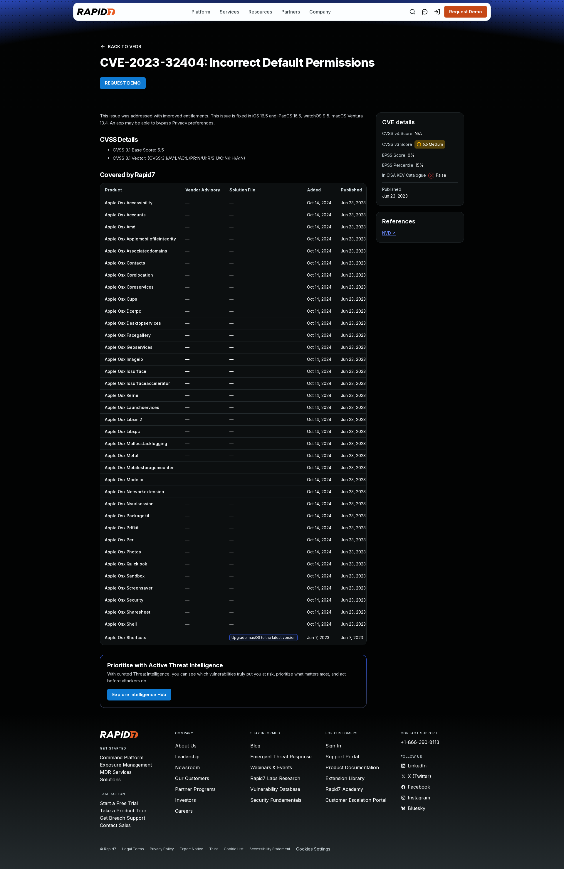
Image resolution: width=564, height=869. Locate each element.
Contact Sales (115, 825)
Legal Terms (133, 849)
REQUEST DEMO (123, 83)
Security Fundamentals (275, 800)
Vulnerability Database (275, 789)
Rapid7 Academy (344, 789)
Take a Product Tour (123, 811)
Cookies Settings (313, 849)
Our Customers (192, 778)
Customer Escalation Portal (355, 800)
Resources (260, 12)
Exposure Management (126, 765)
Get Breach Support (122, 818)
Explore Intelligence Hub (139, 694)
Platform (201, 12)
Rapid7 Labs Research (275, 778)
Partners (290, 12)
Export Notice (191, 849)
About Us (186, 746)
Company (320, 12)
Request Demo (465, 11)
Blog (255, 746)
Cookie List (234, 849)
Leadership (187, 756)
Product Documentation (352, 767)
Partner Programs (195, 789)
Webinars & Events (271, 767)
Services (229, 12)
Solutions (110, 779)
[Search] (412, 11)
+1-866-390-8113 (420, 742)
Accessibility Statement (269, 849)
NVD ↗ (389, 232)
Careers (184, 811)
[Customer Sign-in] (437, 11)
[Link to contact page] (424, 11)
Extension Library (345, 778)
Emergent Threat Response (281, 756)
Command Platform (121, 757)
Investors (185, 800)
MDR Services (116, 772)
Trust (213, 849)
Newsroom (187, 767)
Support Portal (342, 756)
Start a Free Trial (119, 803)
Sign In (333, 746)
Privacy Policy (162, 849)
